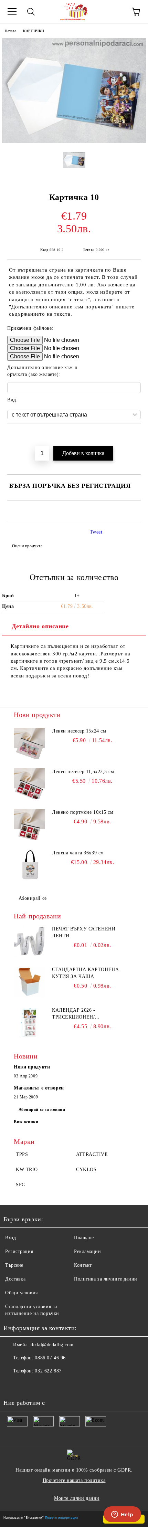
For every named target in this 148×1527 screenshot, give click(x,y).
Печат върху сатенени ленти (83, 932)
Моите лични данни (76, 1498)
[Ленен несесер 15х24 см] (29, 743)
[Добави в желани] (136, 435)
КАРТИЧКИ (33, 31)
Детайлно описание (40, 626)
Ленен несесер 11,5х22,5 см (83, 771)
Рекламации (87, 1251)
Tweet (96, 532)
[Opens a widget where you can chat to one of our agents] (122, 1515)
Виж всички (26, 1121)
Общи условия (21, 1292)
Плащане (84, 1237)
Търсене (14, 1265)
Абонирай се (33, 898)
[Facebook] (12, 1384)
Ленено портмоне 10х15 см (82, 812)
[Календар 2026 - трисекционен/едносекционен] (29, 1022)
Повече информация (61, 1517)
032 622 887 (48, 1370)
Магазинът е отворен (39, 1088)
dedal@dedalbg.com (52, 1344)
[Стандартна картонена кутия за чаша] (29, 981)
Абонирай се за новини (42, 1109)
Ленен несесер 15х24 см (79, 731)
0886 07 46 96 (50, 1357)
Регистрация (19, 1251)
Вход (10, 1237)
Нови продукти (32, 1067)
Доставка (15, 1279)
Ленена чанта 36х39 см (78, 852)
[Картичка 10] (74, 141)
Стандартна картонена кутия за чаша (85, 973)
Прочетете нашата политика (74, 1480)
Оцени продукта (27, 546)
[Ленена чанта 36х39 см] (29, 865)
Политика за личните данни (105, 1279)
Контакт (83, 1265)
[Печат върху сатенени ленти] (29, 941)
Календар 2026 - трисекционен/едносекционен (74, 1014)
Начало (10, 31)
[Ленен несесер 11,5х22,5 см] (29, 783)
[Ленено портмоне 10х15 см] (29, 824)
